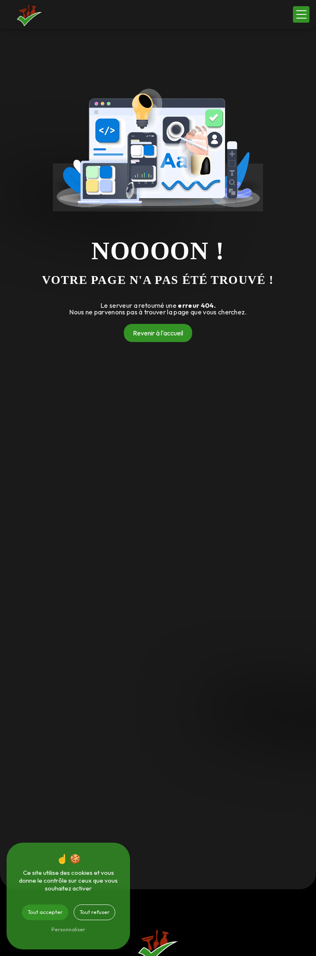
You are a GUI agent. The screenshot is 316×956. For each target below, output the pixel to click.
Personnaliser (68, 929)
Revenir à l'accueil (158, 333)
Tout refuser (94, 912)
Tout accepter (45, 912)
